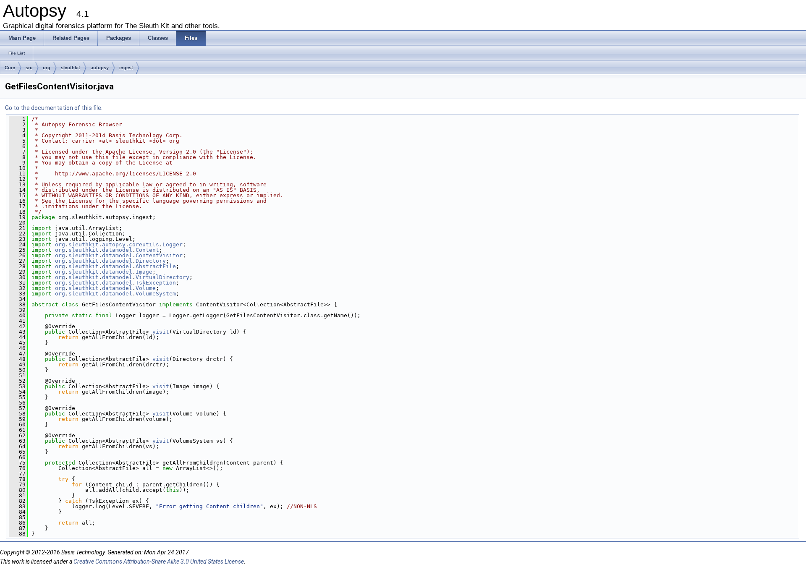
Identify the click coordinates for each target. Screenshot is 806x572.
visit (160, 332)
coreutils (144, 244)
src (29, 67)
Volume (146, 288)
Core (10, 67)
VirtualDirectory (162, 277)
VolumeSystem (156, 293)
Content (147, 250)
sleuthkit (70, 67)
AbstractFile (156, 266)
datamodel (117, 250)
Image (144, 272)
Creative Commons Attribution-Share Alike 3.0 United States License (158, 561)
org (46, 67)
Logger (172, 244)
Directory (151, 261)
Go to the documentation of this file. (53, 107)
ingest (126, 67)
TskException (156, 282)
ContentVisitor (159, 255)
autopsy (100, 67)
